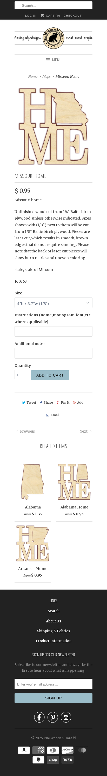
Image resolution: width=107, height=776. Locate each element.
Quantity (23, 365)
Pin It (65, 402)
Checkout (73, 15)
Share (48, 402)
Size (18, 293)
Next (84, 431)
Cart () (52, 15)
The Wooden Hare (58, 738)
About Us (53, 621)
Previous (27, 431)
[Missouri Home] (53, 126)
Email (55, 415)
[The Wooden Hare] (53, 39)
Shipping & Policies (53, 631)
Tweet (31, 402)
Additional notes (30, 343)
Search (53, 611)
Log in (31, 15)
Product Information (53, 641)
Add (80, 402)
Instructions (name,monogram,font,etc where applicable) (53, 318)
